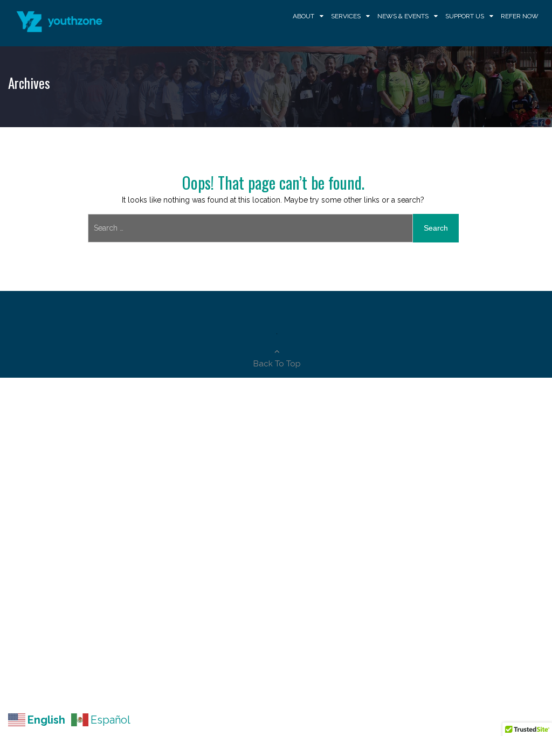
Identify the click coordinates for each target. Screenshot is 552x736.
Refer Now (520, 16)
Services (346, 16)
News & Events (403, 16)
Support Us (464, 16)
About (303, 16)
